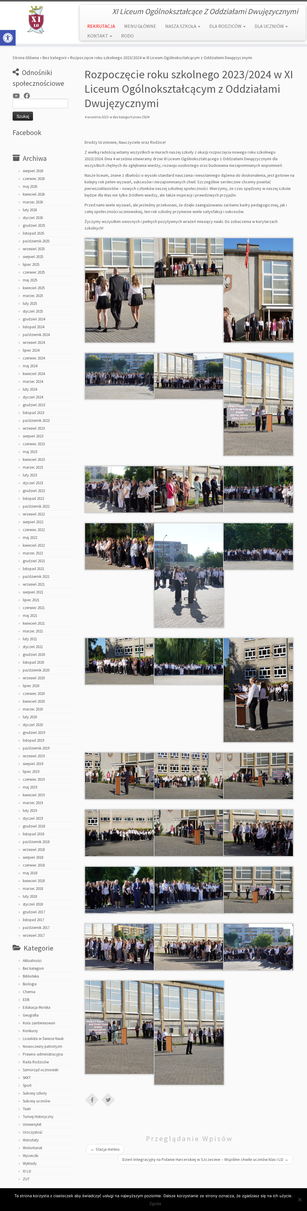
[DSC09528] (120, 660)
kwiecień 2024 (34, 373)
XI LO (27, 1171)
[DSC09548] (258, 832)
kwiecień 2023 (34, 459)
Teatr (27, 1108)
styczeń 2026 (33, 217)
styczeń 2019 (33, 818)
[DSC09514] (120, 488)
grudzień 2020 (34, 654)
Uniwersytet (32, 1124)
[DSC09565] (120, 946)
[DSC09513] (258, 404)
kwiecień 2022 (34, 545)
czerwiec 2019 (34, 779)
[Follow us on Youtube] (18, 96)
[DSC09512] (189, 375)
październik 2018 (36, 841)
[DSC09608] (189, 1032)
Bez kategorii (55, 57)
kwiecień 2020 (34, 701)
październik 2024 (36, 334)
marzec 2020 (33, 709)
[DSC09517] (189, 488)
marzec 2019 (33, 802)
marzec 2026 (33, 202)
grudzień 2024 (34, 319)
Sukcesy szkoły (35, 1093)
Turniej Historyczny (38, 1116)
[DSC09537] (120, 775)
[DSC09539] (189, 775)
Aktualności (32, 960)
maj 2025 (30, 280)
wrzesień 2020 (34, 678)
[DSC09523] (258, 488)
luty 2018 (30, 896)
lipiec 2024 (31, 350)
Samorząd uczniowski (40, 1069)
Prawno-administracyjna (43, 1054)
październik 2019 (36, 748)
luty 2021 (30, 639)
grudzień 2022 (34, 490)
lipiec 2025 (31, 264)
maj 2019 (30, 787)
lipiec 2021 (31, 599)
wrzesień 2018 (34, 849)
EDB (26, 999)
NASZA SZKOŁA (181, 26)
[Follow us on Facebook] (29, 96)
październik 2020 (36, 670)
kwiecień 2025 (34, 287)
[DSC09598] (120, 1026)
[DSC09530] (189, 660)
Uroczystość (33, 1132)
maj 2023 (30, 451)
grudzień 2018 (34, 826)
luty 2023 (30, 475)
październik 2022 (36, 506)
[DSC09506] (189, 260)
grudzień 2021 (34, 560)
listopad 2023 (33, 412)
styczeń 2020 (33, 724)
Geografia (31, 1015)
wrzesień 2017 (34, 935)
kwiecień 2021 (34, 623)
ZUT (26, 1179)
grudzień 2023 (34, 404)
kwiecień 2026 (34, 194)
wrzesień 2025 (34, 248)
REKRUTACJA (101, 26)
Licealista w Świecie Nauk (43, 1038)
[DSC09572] (258, 946)
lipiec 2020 (31, 685)
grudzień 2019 (34, 732)
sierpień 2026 (33, 170)
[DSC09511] (120, 375)
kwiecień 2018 (34, 880)
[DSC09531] (258, 689)
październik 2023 (36, 420)
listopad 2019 (33, 740)
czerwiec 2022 (34, 529)
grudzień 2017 (34, 912)
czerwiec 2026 (34, 178)
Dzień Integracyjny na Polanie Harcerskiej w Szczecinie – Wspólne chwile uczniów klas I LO (205, 1159)
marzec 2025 (33, 295)
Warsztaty (31, 1140)
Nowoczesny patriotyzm (42, 1046)
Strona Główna (26, 57)
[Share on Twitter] (108, 1099)
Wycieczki (30, 1155)
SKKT (27, 1077)
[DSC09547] (189, 832)
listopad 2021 (33, 568)
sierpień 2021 (33, 592)
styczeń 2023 (33, 482)
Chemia (29, 991)
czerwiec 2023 (34, 443)
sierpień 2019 (33, 763)
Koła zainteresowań (39, 1023)
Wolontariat (32, 1147)
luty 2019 (30, 810)
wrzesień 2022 (34, 514)
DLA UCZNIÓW (270, 26)
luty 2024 (30, 389)
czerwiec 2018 (34, 865)
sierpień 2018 (33, 857)
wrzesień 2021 (34, 584)
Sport (27, 1085)
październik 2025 (36, 241)
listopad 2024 (33, 326)
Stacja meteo (105, 1149)
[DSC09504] (120, 290)
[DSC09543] (120, 832)
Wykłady (30, 1163)
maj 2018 (30, 873)
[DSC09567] (189, 946)
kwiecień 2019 (34, 795)
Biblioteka (31, 976)
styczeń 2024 (33, 397)
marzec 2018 (33, 888)
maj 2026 (30, 186)
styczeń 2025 (33, 311)
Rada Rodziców (36, 1062)
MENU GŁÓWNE (140, 26)
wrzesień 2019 (34, 756)
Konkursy (30, 1030)
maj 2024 (30, 365)
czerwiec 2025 (34, 272)
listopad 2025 (33, 233)
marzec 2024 (33, 381)
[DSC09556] (189, 889)
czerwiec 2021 (34, 607)
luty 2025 (30, 303)
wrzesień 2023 (34, 428)
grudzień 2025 (34, 225)
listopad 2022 (33, 498)
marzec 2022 (33, 553)
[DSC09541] (258, 775)
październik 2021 (36, 576)
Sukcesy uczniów (36, 1101)
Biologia (30, 984)
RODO (127, 36)
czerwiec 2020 (34, 693)
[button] (8, 38)
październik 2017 (36, 927)
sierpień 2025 (33, 256)
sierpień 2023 (33, 436)
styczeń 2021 (33, 646)
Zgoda (155, 1203)
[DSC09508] (258, 290)
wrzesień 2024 (34, 342)
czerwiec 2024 (34, 358)
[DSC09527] (258, 545)
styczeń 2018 (33, 904)
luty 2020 (30, 717)
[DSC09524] (120, 545)
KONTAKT (98, 36)
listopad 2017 (33, 919)
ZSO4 (145, 117)
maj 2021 (30, 615)
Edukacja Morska (36, 1007)
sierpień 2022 (33, 521)
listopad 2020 (33, 662)
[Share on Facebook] (92, 1099)
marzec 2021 (33, 631)
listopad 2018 (33, 834)
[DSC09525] (189, 575)
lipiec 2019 (31, 771)
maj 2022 (30, 537)
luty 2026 (30, 209)
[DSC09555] (120, 889)
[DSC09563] (258, 889)
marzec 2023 (33, 467)
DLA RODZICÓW (226, 26)
